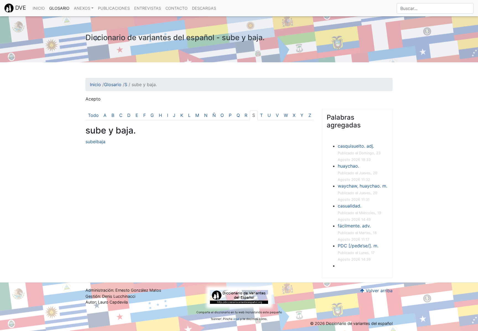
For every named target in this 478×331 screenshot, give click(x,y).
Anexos (82, 8)
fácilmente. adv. (354, 226)
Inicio (39, 8)
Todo (93, 115)
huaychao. (348, 166)
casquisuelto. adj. (356, 146)
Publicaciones (114, 8)
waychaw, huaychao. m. (362, 186)
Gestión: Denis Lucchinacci (110, 296)
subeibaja (95, 141)
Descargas (204, 8)
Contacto (176, 8)
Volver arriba (378, 290)
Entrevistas (147, 8)
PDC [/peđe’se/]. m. (358, 245)
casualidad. (349, 206)
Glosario (59, 8)
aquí (236, 319)
